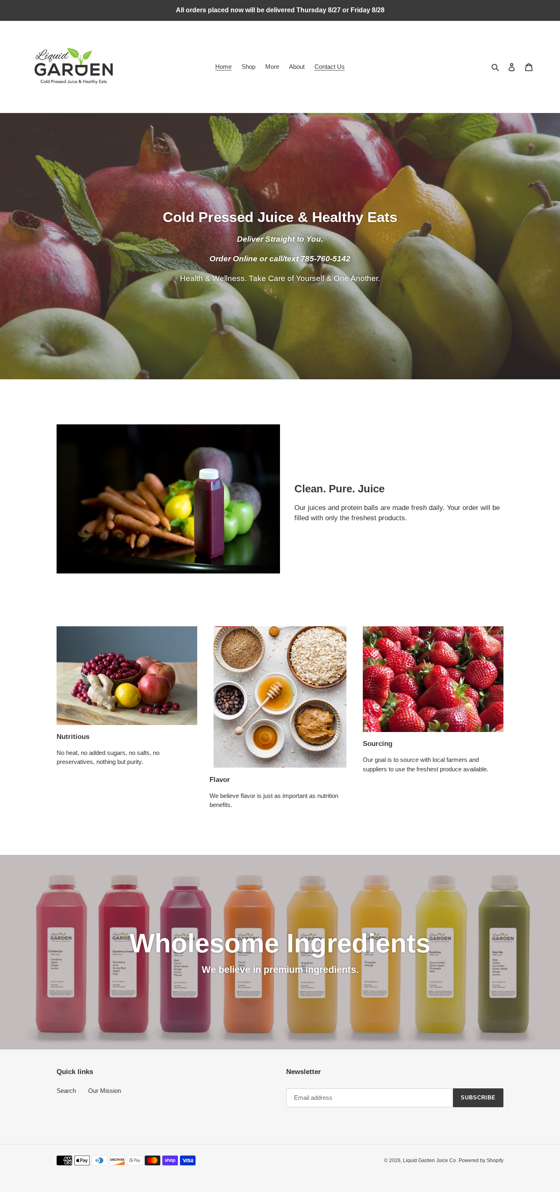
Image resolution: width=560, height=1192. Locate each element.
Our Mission (104, 1090)
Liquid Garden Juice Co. (430, 1160)
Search (66, 1090)
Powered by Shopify (481, 1160)
